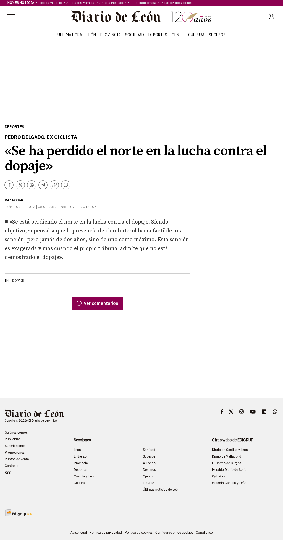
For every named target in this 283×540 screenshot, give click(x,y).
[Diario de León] (141, 16)
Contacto (12, 466)
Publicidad (13, 439)
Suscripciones (15, 446)
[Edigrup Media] (18, 512)
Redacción (14, 200)
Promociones (15, 453)
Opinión (148, 476)
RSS (8, 472)
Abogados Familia (81, 3)
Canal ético (204, 532)
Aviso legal (78, 532)
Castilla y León (85, 476)
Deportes (157, 34)
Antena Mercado (111, 3)
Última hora (69, 34)
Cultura (196, 34)
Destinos (149, 470)
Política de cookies (139, 532)
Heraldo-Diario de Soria (229, 470)
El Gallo (148, 483)
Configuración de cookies (174, 532)
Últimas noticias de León (161, 490)
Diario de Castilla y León (230, 450)
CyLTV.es (218, 476)
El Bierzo (80, 456)
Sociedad (134, 34)
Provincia (110, 34)
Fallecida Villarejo (49, 3)
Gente (178, 34)
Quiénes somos (16, 433)
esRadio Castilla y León (229, 483)
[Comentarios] (65, 185)
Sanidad (149, 450)
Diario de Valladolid (226, 456)
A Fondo (149, 463)
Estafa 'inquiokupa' (142, 3)
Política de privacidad (106, 532)
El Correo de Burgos (226, 463)
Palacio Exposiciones (177, 3)
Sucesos (217, 34)
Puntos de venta (17, 459)
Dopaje (18, 280)
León (91, 34)
